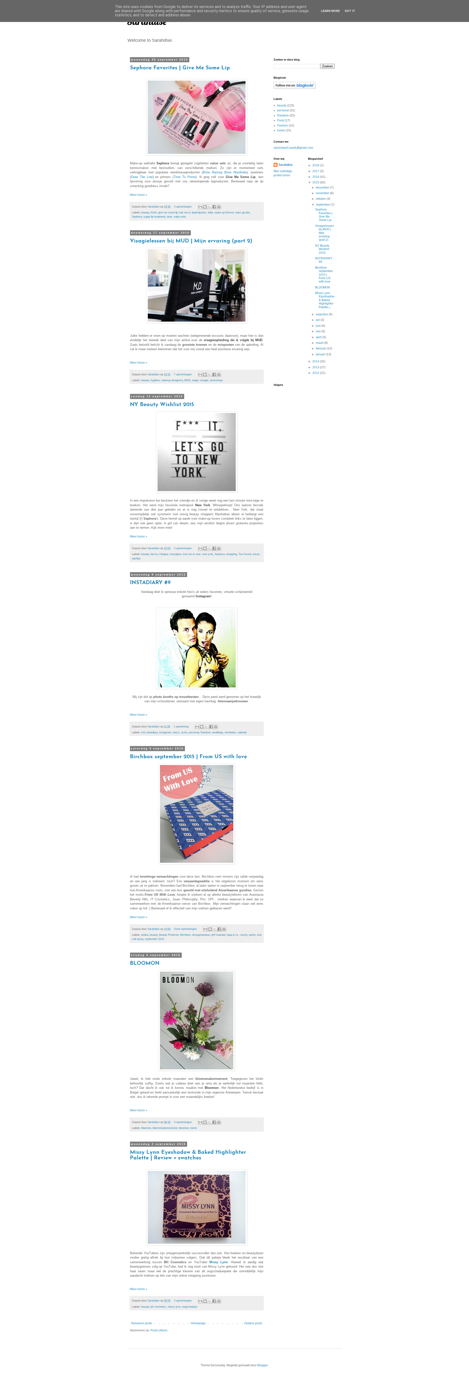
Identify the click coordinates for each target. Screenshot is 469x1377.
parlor (252, 934)
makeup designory (172, 380)
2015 (316, 182)
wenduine (230, 732)
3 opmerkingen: (183, 206)
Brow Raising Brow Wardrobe (225, 172)
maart (320, 343)
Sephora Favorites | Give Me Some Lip (180, 68)
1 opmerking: (182, 726)
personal (194, 732)
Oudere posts (253, 1323)
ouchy (243, 934)
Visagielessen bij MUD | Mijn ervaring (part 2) (191, 241)
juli (318, 320)
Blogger (262, 1365)
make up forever (224, 212)
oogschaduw (189, 1306)
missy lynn (174, 1306)
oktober (321, 198)
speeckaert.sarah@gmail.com (293, 147)
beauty (145, 212)
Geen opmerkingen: (186, 928)
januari (321, 354)
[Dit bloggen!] (205, 206)
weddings (217, 732)
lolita (210, 212)
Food (280, 120)
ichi (143, 732)
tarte (169, 216)
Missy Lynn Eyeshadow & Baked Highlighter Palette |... (324, 300)
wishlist (136, 558)
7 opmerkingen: (183, 374)
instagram (165, 732)
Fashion (282, 125)
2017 (316, 171)
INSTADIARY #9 (150, 583)
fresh (153, 212)
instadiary (152, 732)
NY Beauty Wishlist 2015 (162, 405)
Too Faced (244, 554)
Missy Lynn (218, 1262)
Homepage (198, 1323)
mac (198, 554)
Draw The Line (142, 177)
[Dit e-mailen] (200, 206)
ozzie (184, 732)
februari (321, 348)
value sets (180, 216)
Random (206, 732)
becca (154, 554)
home (193, 1127)
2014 (316, 361)
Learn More (330, 11)
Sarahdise (285, 165)
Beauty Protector (169, 934)
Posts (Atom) (158, 1330)
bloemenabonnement (165, 1127)
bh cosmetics (158, 1306)
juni (318, 325)
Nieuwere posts (141, 1323)
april (319, 337)
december (323, 187)
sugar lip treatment (154, 216)
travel (256, 554)
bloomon (184, 1127)
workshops (216, 380)
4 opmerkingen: (183, 1122)
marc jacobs (242, 212)
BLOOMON (145, 963)
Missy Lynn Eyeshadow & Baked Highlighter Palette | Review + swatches (188, 1155)
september (323, 204)
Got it (350, 11)
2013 (316, 367)
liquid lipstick (199, 212)
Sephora (137, 216)
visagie (204, 380)
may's (176, 732)
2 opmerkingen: (183, 548)
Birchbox (185, 934)
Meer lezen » (138, 195)
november (323, 193)
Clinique (164, 554)
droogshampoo (201, 934)
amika (144, 934)
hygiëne (155, 380)
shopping (231, 554)
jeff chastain (219, 934)
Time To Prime (184, 177)
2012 (316, 373)
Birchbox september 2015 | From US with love (188, 757)
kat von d (184, 212)
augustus (322, 314)
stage (195, 380)
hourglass (176, 554)
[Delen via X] (209, 206)
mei (318, 331)
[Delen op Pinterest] (218, 206)
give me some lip (168, 212)
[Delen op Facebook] (214, 206)
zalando (242, 732)
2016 (316, 177)
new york (207, 554)
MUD (187, 380)
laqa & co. (233, 934)
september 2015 (154, 938)
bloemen (146, 1127)
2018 (316, 165)
